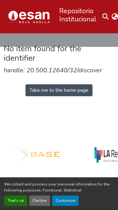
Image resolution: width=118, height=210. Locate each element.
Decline (40, 200)
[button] (29, 17)
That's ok (16, 200)
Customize (65, 200)
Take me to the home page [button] (59, 90)
